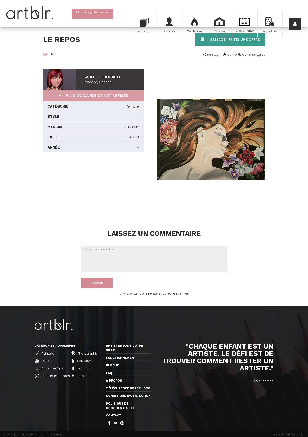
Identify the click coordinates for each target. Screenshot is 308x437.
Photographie (87, 353)
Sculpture (84, 361)
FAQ (109, 373)
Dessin (46, 361)
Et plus (82, 376)
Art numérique (51, 368)
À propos (114, 380)
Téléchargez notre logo (128, 388)
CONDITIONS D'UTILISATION (128, 396)
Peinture (47, 353)
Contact (113, 415)
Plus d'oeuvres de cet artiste (96, 96)
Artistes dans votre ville (124, 348)
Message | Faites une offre (234, 39)
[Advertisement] (93, 190)
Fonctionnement (121, 358)
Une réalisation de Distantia (288, 434)
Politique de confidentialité (120, 406)
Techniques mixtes (53, 376)
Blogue (112, 365)
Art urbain (84, 368)
